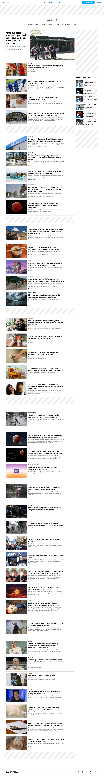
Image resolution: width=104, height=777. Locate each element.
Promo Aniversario (88, 2)
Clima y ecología (59, 24)
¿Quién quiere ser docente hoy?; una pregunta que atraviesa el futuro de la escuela (90, 106)
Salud (36, 24)
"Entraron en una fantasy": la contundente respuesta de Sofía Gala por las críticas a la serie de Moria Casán (46, 386)
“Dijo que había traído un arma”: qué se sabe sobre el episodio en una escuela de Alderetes (17, 38)
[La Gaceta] (52, 2)
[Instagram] (74, 772)
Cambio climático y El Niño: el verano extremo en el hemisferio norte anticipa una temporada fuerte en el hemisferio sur (45, 189)
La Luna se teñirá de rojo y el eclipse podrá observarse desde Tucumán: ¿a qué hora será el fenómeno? (44, 205)
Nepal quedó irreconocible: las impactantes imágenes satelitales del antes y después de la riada (90, 122)
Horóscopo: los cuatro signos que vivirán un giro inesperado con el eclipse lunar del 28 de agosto (90, 91)
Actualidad (30, 24)
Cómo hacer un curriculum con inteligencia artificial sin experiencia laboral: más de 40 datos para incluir (45, 323)
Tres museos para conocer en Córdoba (41, 676)
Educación (42, 24)
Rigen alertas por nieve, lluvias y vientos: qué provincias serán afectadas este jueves (90, 99)
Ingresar (99, 2)
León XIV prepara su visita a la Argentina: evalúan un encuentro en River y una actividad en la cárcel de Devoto (46, 662)
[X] (78, 772)
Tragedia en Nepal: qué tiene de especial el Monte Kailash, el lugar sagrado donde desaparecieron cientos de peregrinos (45, 231)
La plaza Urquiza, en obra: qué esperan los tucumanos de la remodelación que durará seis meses (44, 157)
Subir (97, 772)
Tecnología (67, 24)
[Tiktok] (86, 772)
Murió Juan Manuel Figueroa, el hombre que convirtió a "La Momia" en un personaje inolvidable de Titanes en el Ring (43, 646)
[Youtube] (90, 772)
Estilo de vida (50, 24)
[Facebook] (82, 772)
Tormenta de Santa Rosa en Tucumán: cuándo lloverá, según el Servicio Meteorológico (90, 83)
